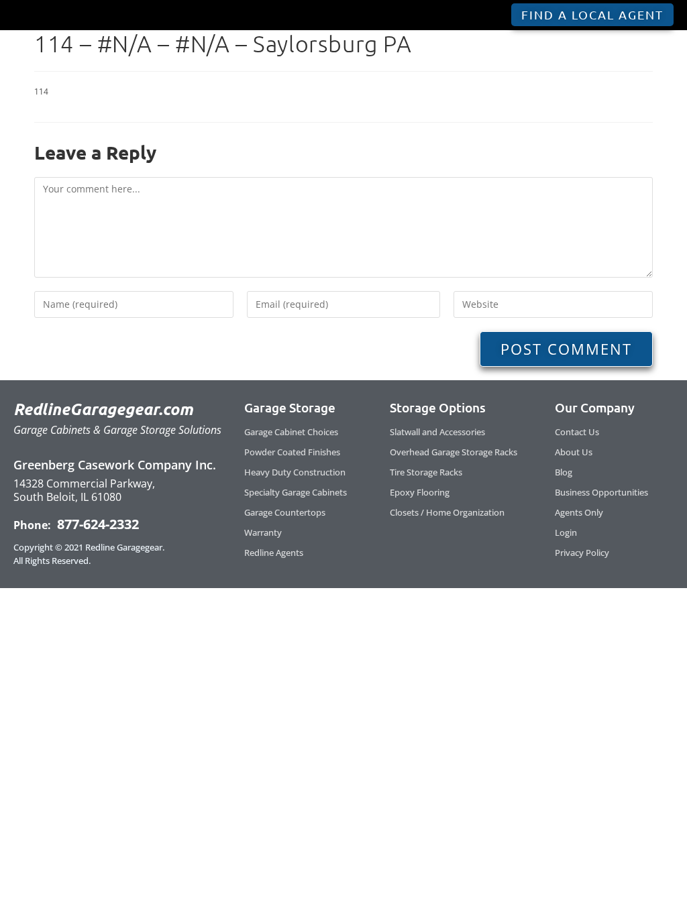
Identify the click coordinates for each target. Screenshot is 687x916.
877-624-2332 (96, 524)
